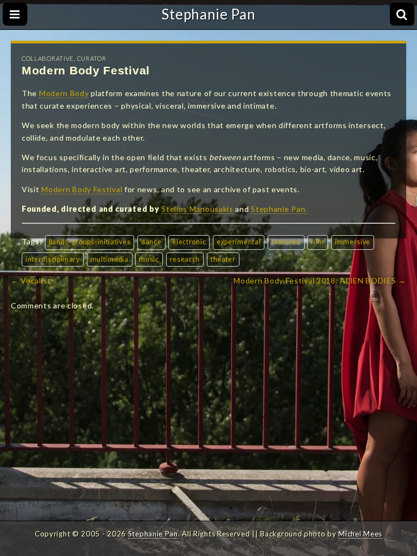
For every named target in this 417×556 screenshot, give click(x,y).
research (185, 259)
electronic (189, 242)
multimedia (110, 259)
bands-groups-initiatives (90, 242)
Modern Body (64, 93)
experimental (239, 242)
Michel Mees (360, 533)
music (149, 259)
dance (151, 242)
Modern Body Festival (81, 189)
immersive (352, 242)
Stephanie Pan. (279, 208)
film (317, 242)
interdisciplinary (53, 259)
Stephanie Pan (208, 14)
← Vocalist (31, 280)
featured (286, 242)
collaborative (48, 58)
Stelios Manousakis (197, 208)
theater (223, 259)
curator (91, 58)
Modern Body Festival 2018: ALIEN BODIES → (319, 280)
